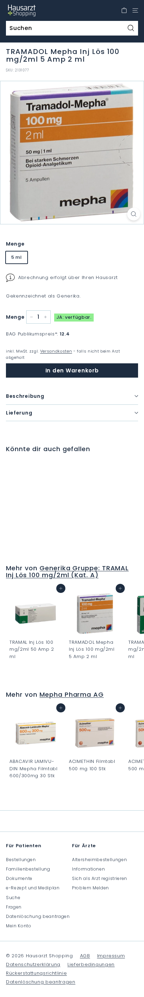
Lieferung (19, 412)
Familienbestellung (28, 869)
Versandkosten (56, 351)
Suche (13, 898)
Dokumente (19, 878)
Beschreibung (25, 396)
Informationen (88, 869)
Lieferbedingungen (91, 964)
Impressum (111, 955)
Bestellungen (21, 860)
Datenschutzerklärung (33, 964)
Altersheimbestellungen (99, 860)
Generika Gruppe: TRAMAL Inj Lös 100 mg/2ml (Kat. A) (67, 571)
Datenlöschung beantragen (38, 916)
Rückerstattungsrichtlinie (36, 973)
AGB (85, 955)
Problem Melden (90, 888)
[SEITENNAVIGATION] (135, 10)
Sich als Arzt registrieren (99, 878)
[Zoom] (133, 214)
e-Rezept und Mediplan (33, 888)
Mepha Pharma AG (71, 694)
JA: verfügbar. (74, 317)
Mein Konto (18, 926)
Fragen (14, 907)
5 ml (16, 257)
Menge (15, 243)
